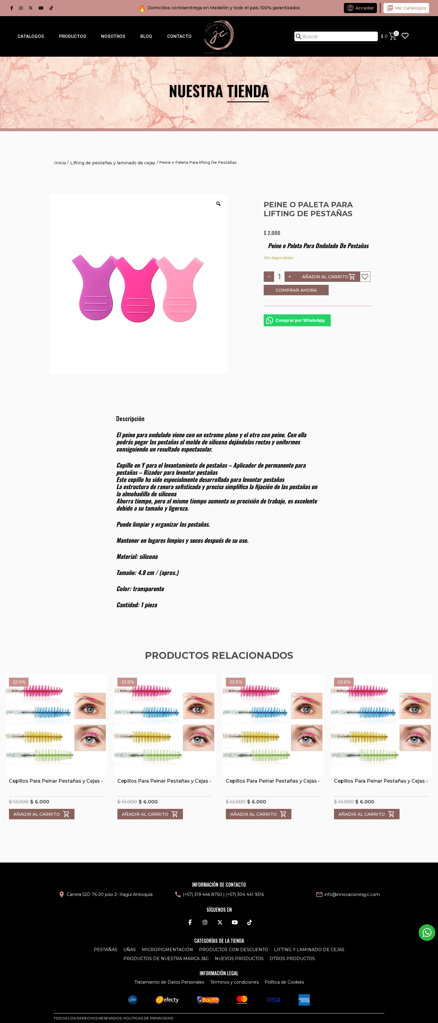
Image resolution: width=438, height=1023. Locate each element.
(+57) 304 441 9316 (245, 894)
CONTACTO (179, 36)
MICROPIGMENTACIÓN (167, 949)
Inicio (60, 163)
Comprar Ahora (296, 290)
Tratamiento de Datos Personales (169, 982)
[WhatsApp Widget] (427, 932)
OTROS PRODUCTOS (292, 958)
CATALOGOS (31, 36)
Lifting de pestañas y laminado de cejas (112, 163)
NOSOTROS (113, 36)
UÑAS (129, 949)
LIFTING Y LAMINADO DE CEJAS (309, 949)
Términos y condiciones (234, 982)
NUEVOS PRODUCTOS (239, 958)
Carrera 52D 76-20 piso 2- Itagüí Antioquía (110, 894)
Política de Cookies (284, 982)
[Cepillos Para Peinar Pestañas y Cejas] (56, 725)
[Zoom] (218, 203)
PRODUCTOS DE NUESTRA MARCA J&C (166, 958)
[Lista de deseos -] (405, 36)
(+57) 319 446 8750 (202, 894)
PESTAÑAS (105, 949)
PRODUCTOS (72, 36)
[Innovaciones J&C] (219, 36)
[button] (365, 276)
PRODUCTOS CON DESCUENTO (233, 949)
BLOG (146, 36)
